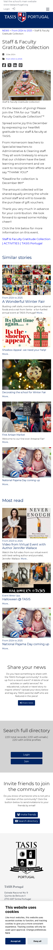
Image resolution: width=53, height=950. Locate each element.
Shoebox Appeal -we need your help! (24, 350)
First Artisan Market (13, 434)
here (7, 933)
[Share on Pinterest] (20, 66)
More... (40, 312)
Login (7, 9)
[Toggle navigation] (47, 9)
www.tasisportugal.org (16, 4)
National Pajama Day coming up (21, 480)
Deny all (37, 941)
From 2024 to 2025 (22, 30)
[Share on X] (9, 66)
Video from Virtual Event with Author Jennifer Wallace (24, 546)
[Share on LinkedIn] (15, 66)
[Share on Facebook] (4, 66)
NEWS (5, 30)
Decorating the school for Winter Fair (24, 392)
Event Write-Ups (11, 595)
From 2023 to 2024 (12, 541)
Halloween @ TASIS (16, 599)
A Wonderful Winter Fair (23, 301)
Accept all (15, 941)
